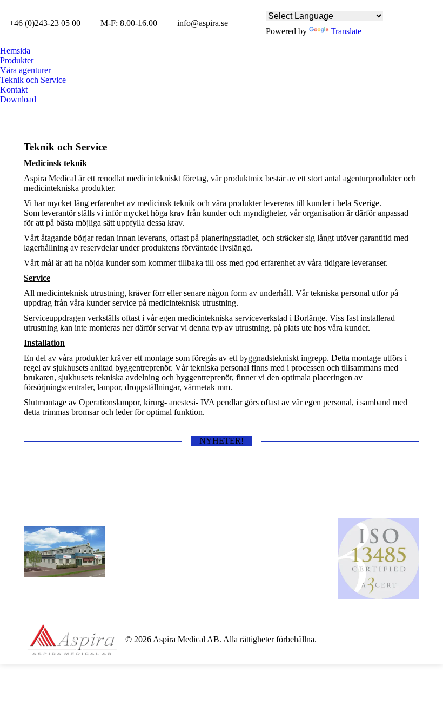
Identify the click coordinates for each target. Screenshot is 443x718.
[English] (272, 4)
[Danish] (287, 4)
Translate (346, 31)
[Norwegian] (302, 4)
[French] (347, 4)
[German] (332, 4)
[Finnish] (317, 4)
